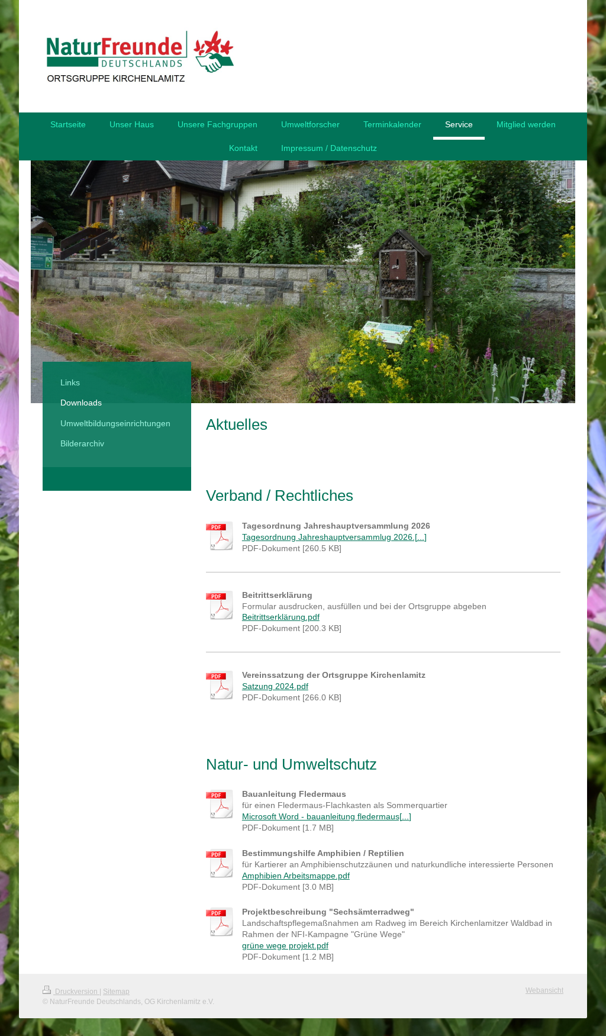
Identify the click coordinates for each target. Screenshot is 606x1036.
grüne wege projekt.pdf (285, 945)
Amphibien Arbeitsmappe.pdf (296, 875)
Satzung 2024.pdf (275, 686)
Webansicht (544, 990)
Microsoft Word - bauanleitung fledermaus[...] (326, 816)
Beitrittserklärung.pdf (281, 617)
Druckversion (76, 991)
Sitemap (116, 991)
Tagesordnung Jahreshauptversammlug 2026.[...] (334, 537)
